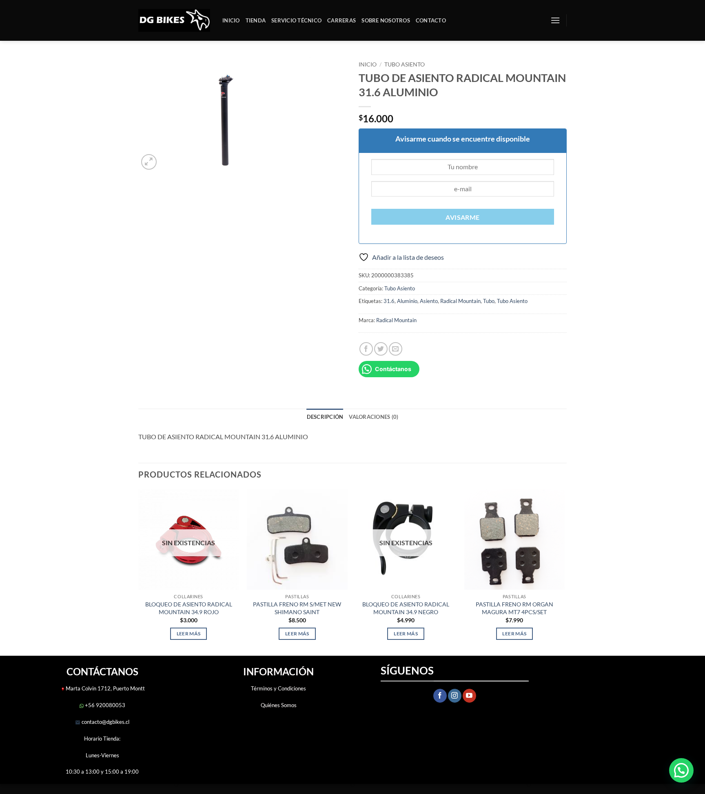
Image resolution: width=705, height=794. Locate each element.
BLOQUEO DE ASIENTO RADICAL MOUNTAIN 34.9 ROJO (188, 608)
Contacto (431, 20)
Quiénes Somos (279, 705)
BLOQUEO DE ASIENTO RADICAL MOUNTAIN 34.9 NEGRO (405, 608)
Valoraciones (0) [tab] (373, 417)
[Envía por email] (395, 349)
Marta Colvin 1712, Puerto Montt (105, 688)
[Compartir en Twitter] (381, 349)
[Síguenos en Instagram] (454, 696)
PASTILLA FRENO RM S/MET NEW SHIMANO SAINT (297, 608)
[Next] (564, 572)
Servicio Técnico (296, 20)
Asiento (429, 301)
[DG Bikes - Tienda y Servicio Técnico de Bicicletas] (174, 20)
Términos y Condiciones (278, 688)
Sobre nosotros (385, 20)
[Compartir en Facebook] (366, 349)
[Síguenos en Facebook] (440, 696)
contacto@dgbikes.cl (104, 722)
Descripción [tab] (325, 417)
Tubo (488, 301)
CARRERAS (341, 20)
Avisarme (463, 217)
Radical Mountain (460, 301)
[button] (555, 20)
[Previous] (139, 572)
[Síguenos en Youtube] (469, 696)
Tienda (256, 20)
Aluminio (407, 301)
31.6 (389, 301)
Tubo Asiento (404, 64)
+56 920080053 (104, 705)
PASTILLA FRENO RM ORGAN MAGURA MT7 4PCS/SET (514, 608)
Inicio (231, 20)
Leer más (189, 633)
